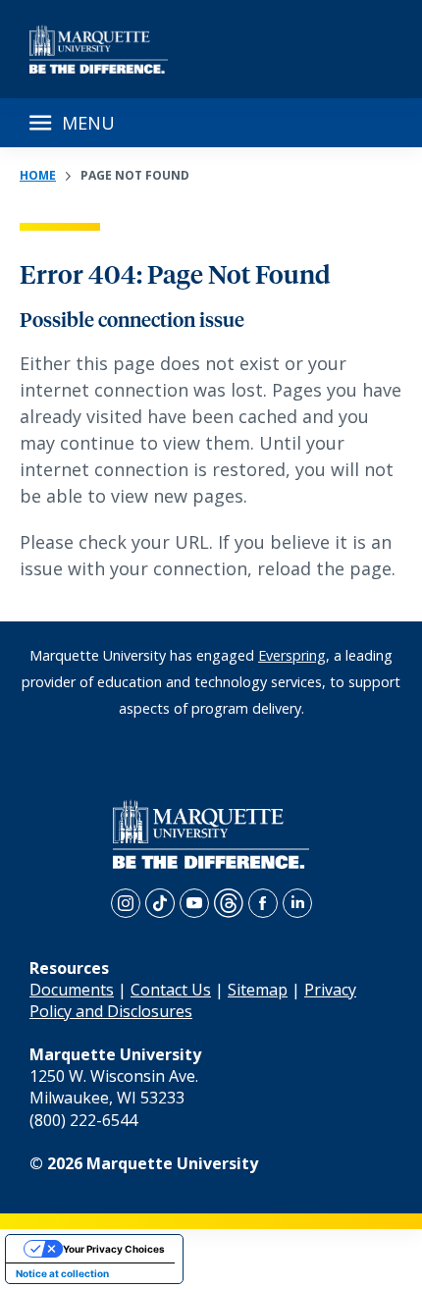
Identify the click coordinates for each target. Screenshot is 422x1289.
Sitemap (258, 989)
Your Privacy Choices (114, 1249)
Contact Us (171, 989)
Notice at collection (62, 1273)
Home (38, 175)
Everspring (292, 655)
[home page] (98, 49)
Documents (71, 989)
